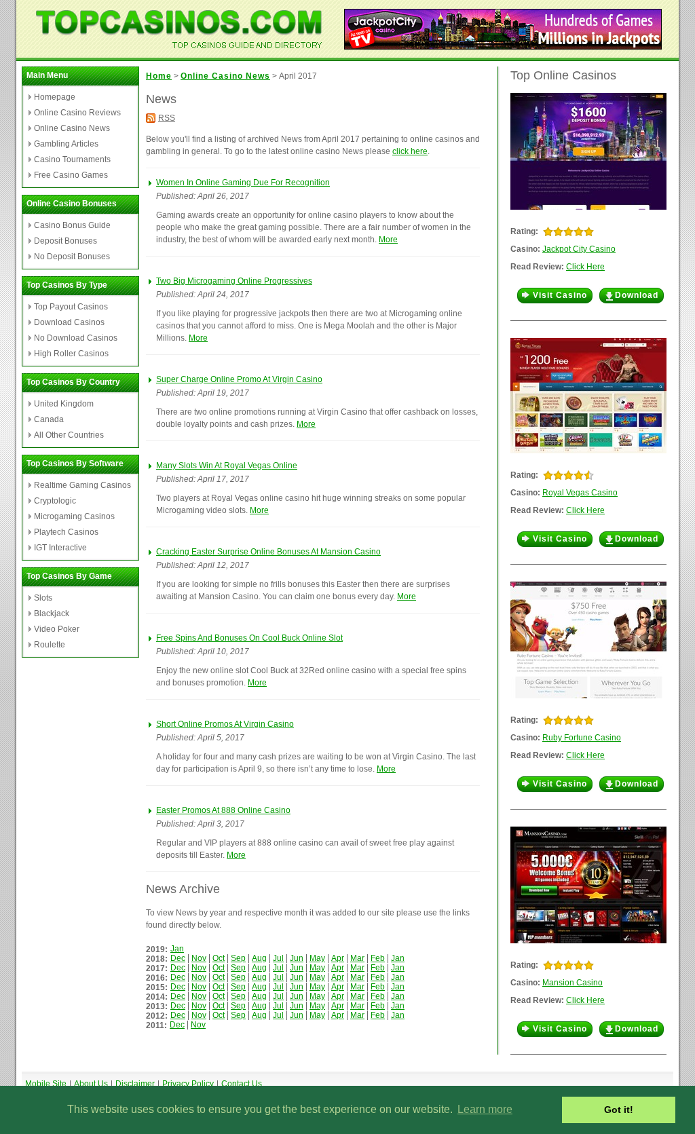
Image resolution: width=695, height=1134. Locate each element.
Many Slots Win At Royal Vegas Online (226, 465)
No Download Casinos (75, 338)
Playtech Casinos (66, 532)
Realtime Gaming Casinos (82, 485)
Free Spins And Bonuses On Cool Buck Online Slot (249, 638)
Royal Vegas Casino (580, 492)
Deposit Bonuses (65, 241)
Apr (337, 958)
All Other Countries (69, 435)
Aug (259, 958)
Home (159, 76)
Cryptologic (55, 501)
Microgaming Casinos (74, 516)
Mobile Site (46, 1084)
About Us (91, 1084)
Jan (177, 948)
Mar (357, 958)
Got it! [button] (618, 1109)
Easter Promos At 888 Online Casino (223, 810)
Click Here (585, 266)
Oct (218, 958)
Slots (43, 598)
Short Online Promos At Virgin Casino (225, 724)
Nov (198, 958)
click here (410, 151)
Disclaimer (135, 1084)
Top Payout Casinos (71, 306)
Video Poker (56, 629)
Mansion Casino (572, 982)
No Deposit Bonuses (72, 256)
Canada (49, 419)
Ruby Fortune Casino (581, 737)
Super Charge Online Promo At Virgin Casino (239, 379)
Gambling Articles (66, 144)
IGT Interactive (60, 547)
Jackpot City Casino (579, 249)
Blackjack (51, 613)
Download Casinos (69, 322)
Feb (378, 958)
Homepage (54, 97)
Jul (278, 958)
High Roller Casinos (71, 353)
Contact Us (241, 1084)
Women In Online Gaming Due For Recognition (243, 182)
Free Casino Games (71, 175)
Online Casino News (72, 128)
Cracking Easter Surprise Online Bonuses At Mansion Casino (268, 551)
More (388, 239)
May (317, 958)
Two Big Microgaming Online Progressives (234, 281)
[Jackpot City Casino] (503, 46)
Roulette (49, 644)
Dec (177, 958)
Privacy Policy (188, 1084)
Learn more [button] (484, 1109)
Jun (296, 958)
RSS (166, 118)
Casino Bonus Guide (72, 225)
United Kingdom (64, 404)
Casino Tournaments (72, 159)
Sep (238, 958)
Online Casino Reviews (77, 112)
